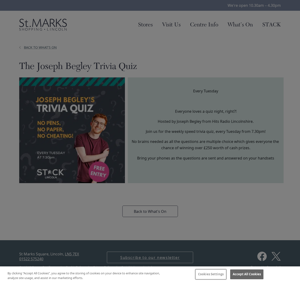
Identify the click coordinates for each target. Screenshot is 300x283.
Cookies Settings (211, 274)
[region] (150, 274)
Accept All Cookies (247, 274)
